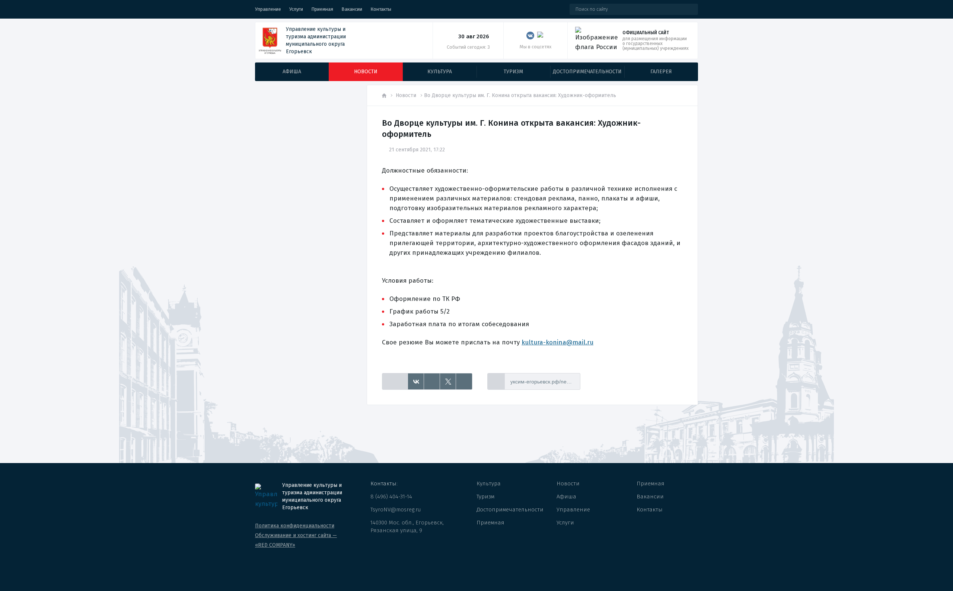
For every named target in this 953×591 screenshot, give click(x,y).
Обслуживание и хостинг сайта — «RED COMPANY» (296, 540)
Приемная (322, 9)
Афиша (566, 496)
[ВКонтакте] (416, 381)
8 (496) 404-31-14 (391, 496)
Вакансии (351, 9)
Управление (268, 9)
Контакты (380, 9)
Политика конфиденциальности (294, 526)
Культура (488, 483)
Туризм (485, 496)
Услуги (296, 9)
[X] (448, 381)
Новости (406, 95)
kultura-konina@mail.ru (557, 342)
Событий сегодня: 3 (468, 47)
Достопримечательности (510, 509)
